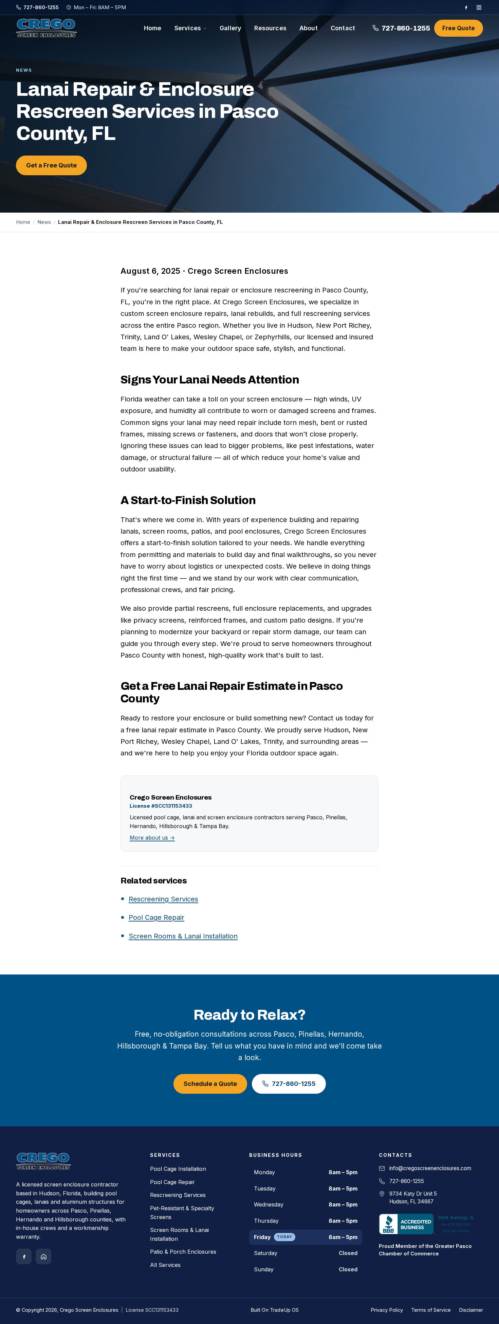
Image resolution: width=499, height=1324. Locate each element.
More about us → (152, 837)
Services (187, 28)
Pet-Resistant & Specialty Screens (182, 1212)
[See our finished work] (479, 7)
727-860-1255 (41, 7)
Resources (270, 28)
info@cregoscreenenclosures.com (430, 1168)
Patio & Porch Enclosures (183, 1251)
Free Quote (458, 28)
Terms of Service (431, 1310)
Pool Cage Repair (156, 917)
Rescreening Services (163, 899)
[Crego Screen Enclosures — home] (46, 28)
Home (153, 28)
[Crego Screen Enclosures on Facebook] (466, 7)
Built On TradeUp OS (275, 1310)
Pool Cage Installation (178, 1168)
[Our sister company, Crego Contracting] (43, 1256)
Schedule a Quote (210, 1083)
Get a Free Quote (51, 165)
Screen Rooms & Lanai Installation (183, 936)
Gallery (230, 28)
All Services (165, 1265)
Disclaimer (471, 1310)
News (44, 222)
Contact (343, 28)
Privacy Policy (387, 1310)
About (308, 28)
